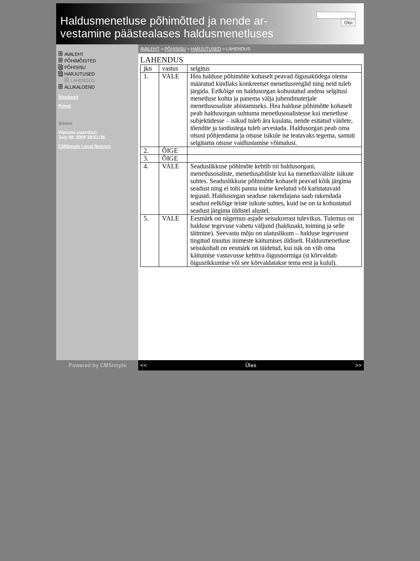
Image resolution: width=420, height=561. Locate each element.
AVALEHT (74, 54)
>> (358, 365)
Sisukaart (68, 96)
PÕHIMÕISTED (80, 60)
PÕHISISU (75, 67)
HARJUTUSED (79, 73)
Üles (250, 365)
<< (143, 365)
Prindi (64, 105)
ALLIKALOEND (79, 87)
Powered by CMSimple (97, 365)
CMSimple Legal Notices (84, 146)
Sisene (65, 123)
